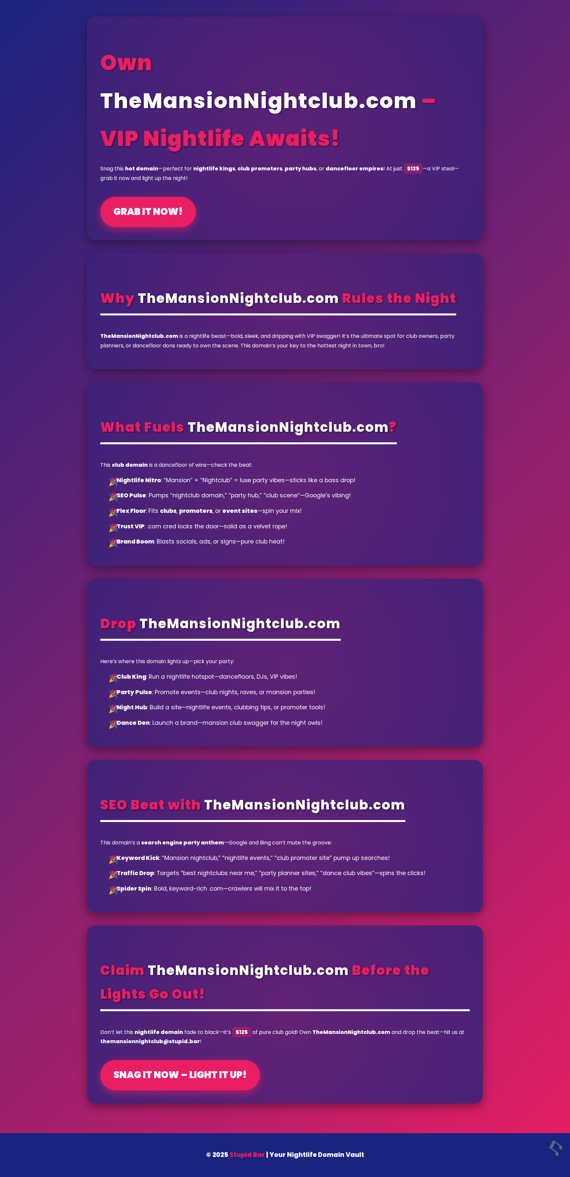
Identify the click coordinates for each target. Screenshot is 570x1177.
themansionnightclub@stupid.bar (150, 1041)
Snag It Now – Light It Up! (180, 1074)
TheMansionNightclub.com (258, 100)
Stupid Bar (247, 1154)
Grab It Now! (148, 211)
